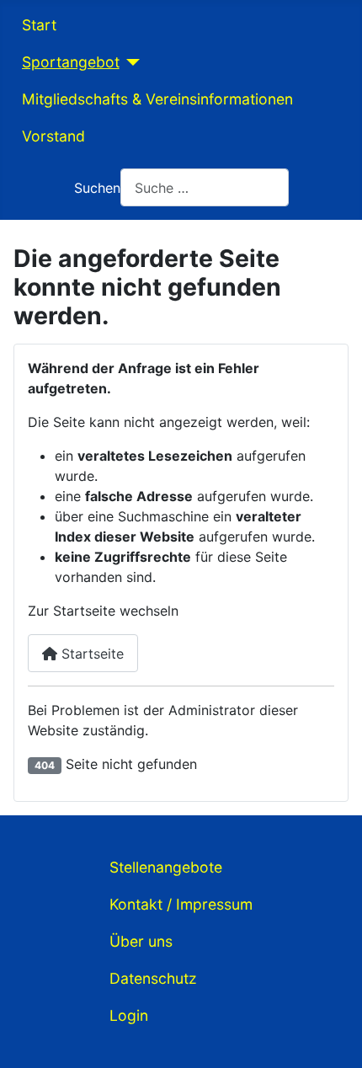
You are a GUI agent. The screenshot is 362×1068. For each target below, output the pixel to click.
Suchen (97, 187)
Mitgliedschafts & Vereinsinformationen (157, 99)
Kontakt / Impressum (181, 904)
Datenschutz (153, 978)
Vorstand (53, 136)
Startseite (90, 653)
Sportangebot (71, 62)
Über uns (141, 941)
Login (128, 1015)
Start (39, 25)
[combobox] (204, 187)
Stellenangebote (165, 867)
